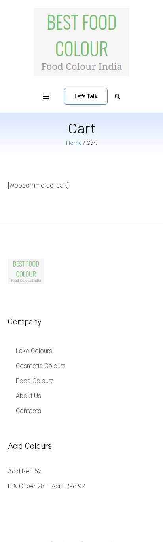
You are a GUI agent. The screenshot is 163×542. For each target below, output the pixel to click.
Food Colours (35, 380)
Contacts (28, 410)
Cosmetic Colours (41, 365)
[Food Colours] (81, 42)
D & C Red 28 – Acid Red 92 (46, 486)
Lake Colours (34, 350)
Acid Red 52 (25, 471)
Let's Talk (85, 96)
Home (74, 143)
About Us (28, 395)
